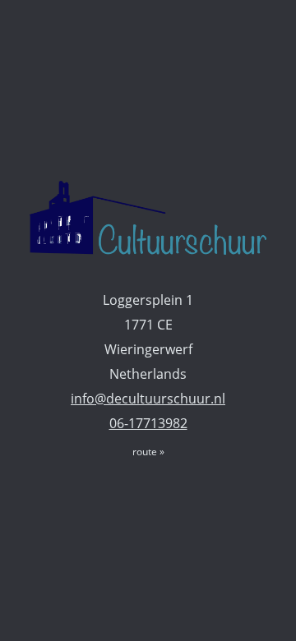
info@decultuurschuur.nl (148, 399)
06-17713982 (148, 423)
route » (148, 452)
